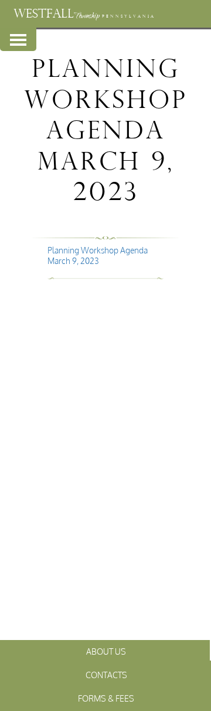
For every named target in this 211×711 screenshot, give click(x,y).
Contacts (106, 675)
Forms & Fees (106, 698)
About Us (106, 651)
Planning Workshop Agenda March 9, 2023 (97, 255)
